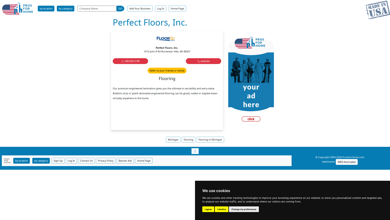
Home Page (177, 8)
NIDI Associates (347, 162)
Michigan (173, 139)
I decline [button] (221, 209)
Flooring (188, 139)
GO (120, 8)
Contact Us (86, 160)
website (205, 61)
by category (65, 8)
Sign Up (58, 160)
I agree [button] (208, 209)
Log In (160, 8)
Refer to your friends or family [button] (167, 70)
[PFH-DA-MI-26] (251, 80)
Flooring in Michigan (210, 139)
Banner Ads (125, 160)
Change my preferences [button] (243, 209)
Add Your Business (140, 8)
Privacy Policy (105, 160)
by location (46, 8)
